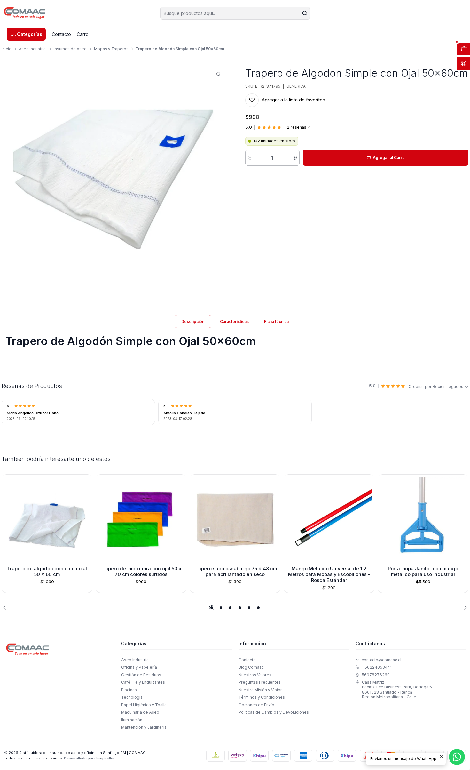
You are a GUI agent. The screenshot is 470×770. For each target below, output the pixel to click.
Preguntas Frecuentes (260, 682)
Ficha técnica (276, 321)
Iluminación (131, 720)
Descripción (192, 321)
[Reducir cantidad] (250, 157)
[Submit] (304, 13)
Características (234, 321)
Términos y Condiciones (262, 697)
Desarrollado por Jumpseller (89, 758)
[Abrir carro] (463, 49)
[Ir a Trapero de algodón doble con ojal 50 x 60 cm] (47, 520)
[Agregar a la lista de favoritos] (8, 518)
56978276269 (376, 674)
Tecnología (132, 697)
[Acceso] (463, 63)
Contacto (247, 659)
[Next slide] (463, 608)
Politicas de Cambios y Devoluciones (274, 712)
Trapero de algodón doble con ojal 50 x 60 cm (47, 571)
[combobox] (235, 13)
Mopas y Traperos (111, 49)
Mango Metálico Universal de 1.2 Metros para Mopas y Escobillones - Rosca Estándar (329, 574)
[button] (26, 34)
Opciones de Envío (256, 704)
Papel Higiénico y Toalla (144, 704)
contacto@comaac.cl (381, 659)
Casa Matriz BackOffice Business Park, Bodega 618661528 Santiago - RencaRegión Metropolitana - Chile (398, 689)
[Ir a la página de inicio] (25, 13)
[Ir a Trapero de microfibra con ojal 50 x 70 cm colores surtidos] (141, 520)
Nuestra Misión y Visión (261, 689)
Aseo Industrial (33, 49)
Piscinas (129, 689)
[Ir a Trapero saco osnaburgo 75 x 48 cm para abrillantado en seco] (235, 520)
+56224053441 (377, 667)
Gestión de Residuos (141, 674)
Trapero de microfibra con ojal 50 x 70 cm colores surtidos (141, 571)
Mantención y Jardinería (144, 727)
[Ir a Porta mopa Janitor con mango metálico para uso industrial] (423, 520)
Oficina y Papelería (139, 667)
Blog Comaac (251, 667)
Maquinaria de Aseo (140, 712)
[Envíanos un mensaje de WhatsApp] (457, 757)
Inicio (7, 49)
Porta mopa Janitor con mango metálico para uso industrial (423, 571)
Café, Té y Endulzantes (143, 682)
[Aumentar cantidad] (294, 157)
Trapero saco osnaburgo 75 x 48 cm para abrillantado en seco (235, 571)
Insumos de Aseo (70, 49)
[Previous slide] (6, 608)
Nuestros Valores (255, 674)
